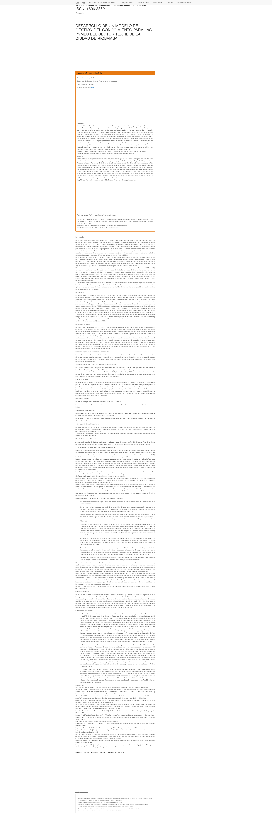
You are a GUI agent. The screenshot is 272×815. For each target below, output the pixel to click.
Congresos (170, 3)
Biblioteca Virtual (143, 3)
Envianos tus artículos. (185, 3)
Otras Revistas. (158, 3)
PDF (92, 87)
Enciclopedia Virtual (126, 3)
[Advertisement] (115, 56)
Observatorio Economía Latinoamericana (101, 3)
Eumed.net (80, 2)
